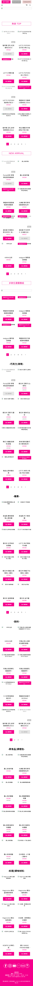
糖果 (16, 496)
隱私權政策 (5, 981)
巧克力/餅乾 (16, 363)
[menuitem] (7, 144)
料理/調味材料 (16, 870)
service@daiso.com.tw (18, 976)
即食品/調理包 (16, 749)
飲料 (16, 621)
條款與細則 (12, 981)
